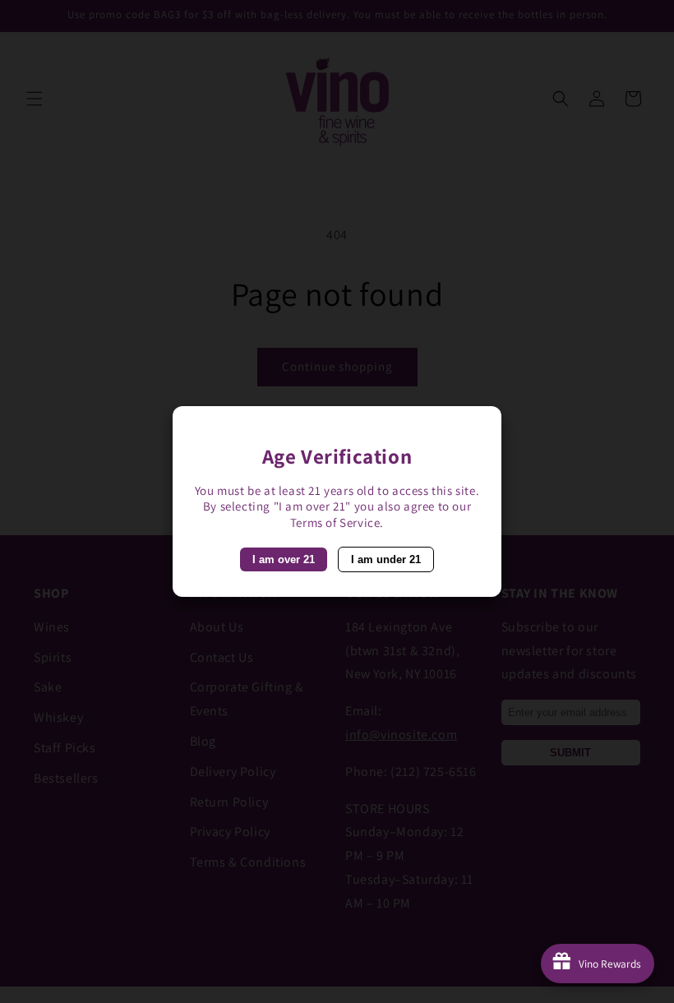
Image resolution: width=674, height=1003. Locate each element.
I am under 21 (386, 559)
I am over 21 (283, 559)
